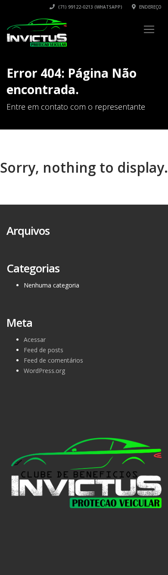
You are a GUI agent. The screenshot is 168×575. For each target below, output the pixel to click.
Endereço (150, 7)
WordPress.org (44, 370)
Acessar (35, 339)
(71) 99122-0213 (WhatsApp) (89, 7)
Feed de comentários (53, 360)
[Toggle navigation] (149, 29)
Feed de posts (43, 350)
